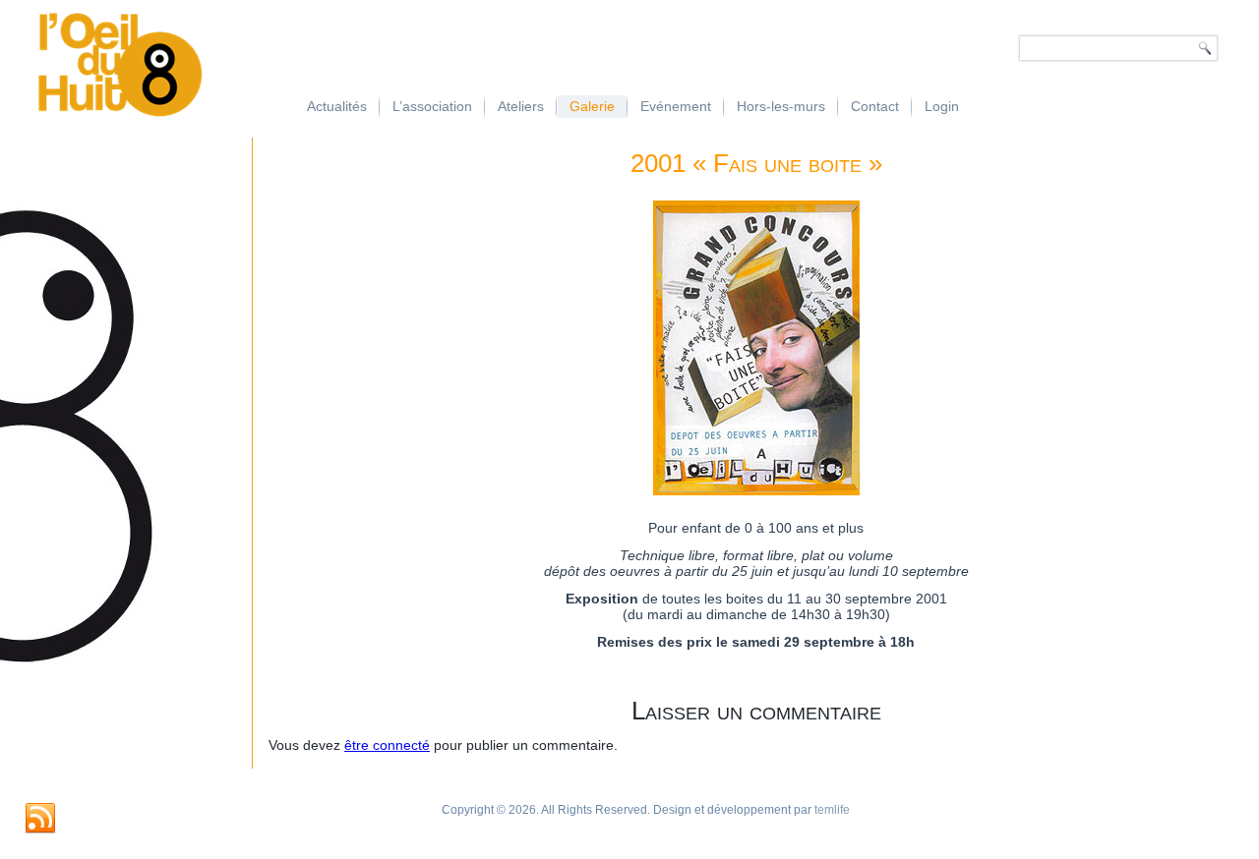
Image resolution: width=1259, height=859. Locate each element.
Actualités (337, 106)
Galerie (592, 106)
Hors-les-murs (781, 106)
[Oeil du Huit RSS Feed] (40, 818)
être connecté (387, 745)
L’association (432, 106)
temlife (832, 810)
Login (942, 106)
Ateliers (521, 106)
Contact (875, 106)
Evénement (675, 106)
